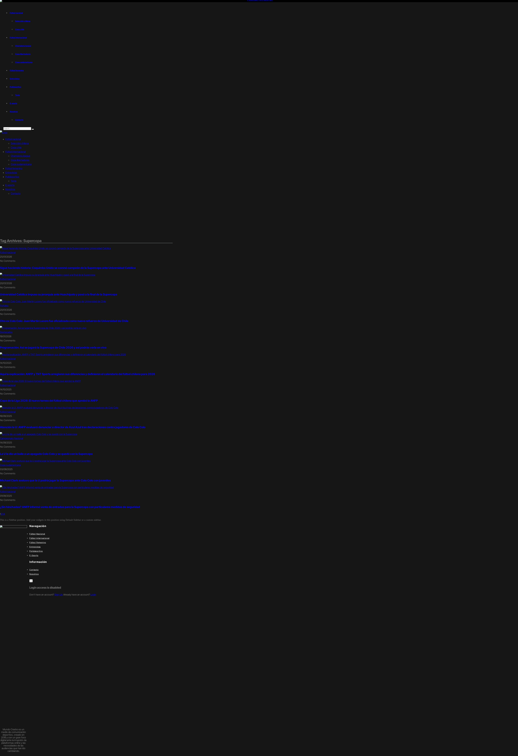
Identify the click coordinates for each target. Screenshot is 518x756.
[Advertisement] (259, 217)
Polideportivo (15, 87)
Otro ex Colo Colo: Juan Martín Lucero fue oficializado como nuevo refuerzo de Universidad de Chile (64, 321)
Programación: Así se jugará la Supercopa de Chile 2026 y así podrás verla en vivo (53, 347)
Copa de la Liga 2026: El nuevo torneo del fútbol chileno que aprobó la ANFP (49, 400)
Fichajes (4, 305)
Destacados (6, 332)
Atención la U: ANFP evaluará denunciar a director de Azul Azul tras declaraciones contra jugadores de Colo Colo (72, 427)
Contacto (19, 120)
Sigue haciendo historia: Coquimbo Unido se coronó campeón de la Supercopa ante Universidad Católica (68, 268)
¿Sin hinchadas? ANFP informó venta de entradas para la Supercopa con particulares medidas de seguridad (70, 507)
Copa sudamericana (24, 62)
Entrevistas (15, 79)
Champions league (23, 46)
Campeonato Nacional (11, 438)
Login (93, 594)
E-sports (13, 103)
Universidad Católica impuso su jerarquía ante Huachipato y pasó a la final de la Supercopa (58, 294)
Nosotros (14, 111)
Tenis (17, 95)
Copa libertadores (22, 54)
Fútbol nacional (16, 13)
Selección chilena (22, 21)
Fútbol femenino (17, 70)
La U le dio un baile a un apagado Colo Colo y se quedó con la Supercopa (46, 454)
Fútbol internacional (18, 37)
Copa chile (19, 29)
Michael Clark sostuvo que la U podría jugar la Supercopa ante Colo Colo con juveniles (55, 480)
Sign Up (58, 594)
